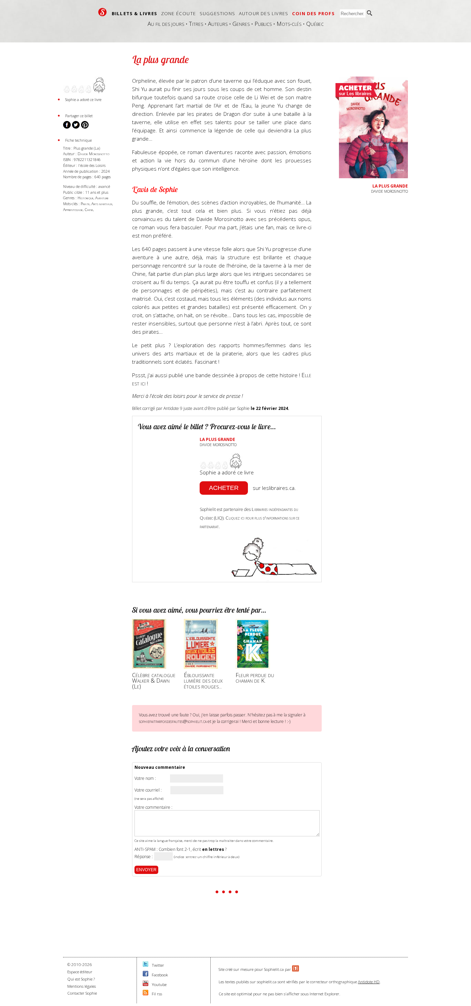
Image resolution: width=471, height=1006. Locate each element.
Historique (85, 197)
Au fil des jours (166, 24)
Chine (88, 209)
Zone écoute (178, 13)
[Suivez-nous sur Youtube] (145, 984)
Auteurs (218, 24)
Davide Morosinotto (93, 153)
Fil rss (157, 993)
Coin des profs (313, 13)
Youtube (159, 984)
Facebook (160, 974)
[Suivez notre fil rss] (145, 993)
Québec (315, 24)
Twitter (158, 965)
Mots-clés (289, 24)
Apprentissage (73, 209)
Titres (196, 24)
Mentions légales (81, 986)
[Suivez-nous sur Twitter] (145, 965)
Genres (241, 24)
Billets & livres (134, 13)
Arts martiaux (101, 203)
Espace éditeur (79, 971)
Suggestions (217, 13)
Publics (263, 24)
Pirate (85, 203)
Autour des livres (263, 13)
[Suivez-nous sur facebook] (145, 974)
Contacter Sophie (82, 993)
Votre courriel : (148, 790)
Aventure (102, 197)
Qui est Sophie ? (81, 979)
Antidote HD (369, 981)
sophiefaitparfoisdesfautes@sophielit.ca (173, 721)
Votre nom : (145, 778)
